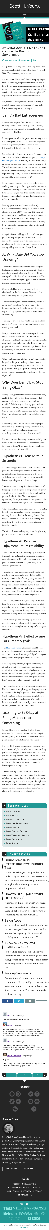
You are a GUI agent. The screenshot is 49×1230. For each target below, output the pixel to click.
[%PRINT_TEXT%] (41, 1000)
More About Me (11, 1169)
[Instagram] (12, 1094)
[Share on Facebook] (7, 1001)
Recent (16, 1184)
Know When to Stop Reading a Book (19, 945)
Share (35, 60)
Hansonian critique (14, 647)
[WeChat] (15, 1109)
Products (26, 1191)
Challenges (13, 1191)
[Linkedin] (30, 1094)
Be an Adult (13, 920)
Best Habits (12, 815)
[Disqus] (24, 1040)
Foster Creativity (18, 973)
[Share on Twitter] (19, 1001)
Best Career (12, 827)
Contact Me (29, 1169)
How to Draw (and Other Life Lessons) (24, 896)
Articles (37, 1188)
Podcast (37, 1191)
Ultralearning (29, 1184)
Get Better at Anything (19, 1188)
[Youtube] (30, 1101)
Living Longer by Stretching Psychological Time (24, 863)
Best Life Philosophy (17, 823)
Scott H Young (24, 4)
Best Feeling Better (16, 831)
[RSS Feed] (33, 1109)
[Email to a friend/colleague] (30, 1001)
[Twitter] (12, 1101)
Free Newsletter (24, 1195)
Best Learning (13, 811)
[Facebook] (18, 1101)
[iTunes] (37, 1094)
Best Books (12, 843)
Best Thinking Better (17, 835)
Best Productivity (16, 839)
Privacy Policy (24, 1227)
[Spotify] (18, 1094)
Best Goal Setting (15, 819)
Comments (24, 60)
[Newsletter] (37, 1101)
